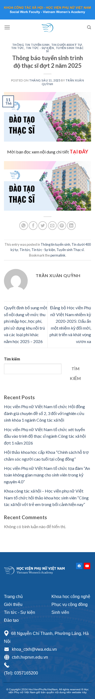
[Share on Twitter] (42, 225)
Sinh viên (60, 612)
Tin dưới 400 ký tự (66, 44)
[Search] (89, 27)
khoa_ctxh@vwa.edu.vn (34, 649)
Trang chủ (13, 596)
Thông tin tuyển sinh (31, 44)
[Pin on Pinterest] (62, 225)
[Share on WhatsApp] (23, 225)
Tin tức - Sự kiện (40, 48)
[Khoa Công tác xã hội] (47, 27)
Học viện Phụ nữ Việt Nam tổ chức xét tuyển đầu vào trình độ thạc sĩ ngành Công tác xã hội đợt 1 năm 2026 (45, 436)
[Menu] (7, 27)
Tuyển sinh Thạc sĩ (65, 49)
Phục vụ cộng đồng (69, 604)
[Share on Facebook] (33, 225)
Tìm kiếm (12, 359)
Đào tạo (11, 620)
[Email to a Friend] (52, 225)
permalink (57, 255)
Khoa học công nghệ (70, 596)
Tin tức (17, 48)
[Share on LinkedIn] (71, 225)
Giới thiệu (13, 604)
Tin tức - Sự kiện (19, 612)
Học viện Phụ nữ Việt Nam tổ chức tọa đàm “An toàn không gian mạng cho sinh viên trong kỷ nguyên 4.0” (47, 475)
